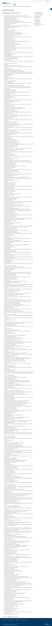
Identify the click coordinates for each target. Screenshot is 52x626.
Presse (26, 619)
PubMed (6, 64)
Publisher (6, 76)
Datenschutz (13, 619)
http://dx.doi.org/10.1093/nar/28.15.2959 (12, 20)
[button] (51, 9)
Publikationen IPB (21, 6)
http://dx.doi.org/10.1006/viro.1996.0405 (12, 208)
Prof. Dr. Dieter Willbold (14, 616)
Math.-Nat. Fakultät (8, 6)
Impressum (8, 619)
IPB (17, 6)
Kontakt (4, 619)
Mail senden (38, 25)
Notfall (23, 619)
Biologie (14, 6)
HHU (3, 6)
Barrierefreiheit (18, 619)
